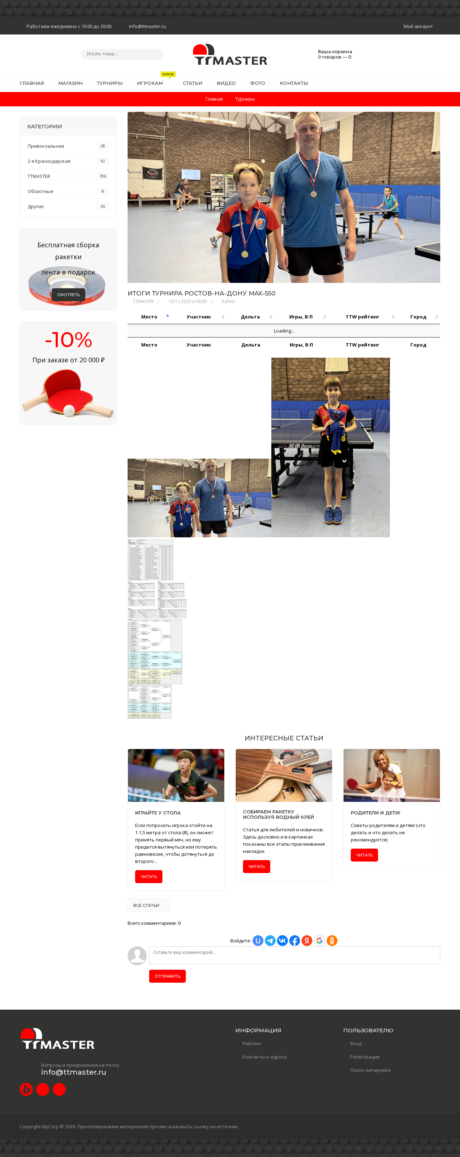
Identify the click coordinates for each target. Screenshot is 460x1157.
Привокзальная (46, 146)
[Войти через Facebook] (294, 940)
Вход (356, 1043)
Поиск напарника (370, 1070)
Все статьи (146, 905)
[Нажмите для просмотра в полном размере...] (199, 535)
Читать (149, 876)
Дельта (250, 316)
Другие (36, 206)
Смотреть (68, 294)
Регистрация (365, 1056)
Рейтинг (252, 1043)
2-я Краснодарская (49, 161)
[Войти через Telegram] (270, 940)
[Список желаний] (423, 83)
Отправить (167, 976)
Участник (199, 316)
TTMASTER (143, 301)
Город (418, 316)
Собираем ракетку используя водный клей (278, 814)
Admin (228, 301)
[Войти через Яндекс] (307, 940)
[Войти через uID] (258, 940)
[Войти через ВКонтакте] (282, 940)
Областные (41, 191)
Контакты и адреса (265, 1056)
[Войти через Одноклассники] (332, 940)
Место (149, 316)
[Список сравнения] (437, 83)
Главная (214, 99)
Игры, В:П (301, 316)
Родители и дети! (375, 813)
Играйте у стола (158, 813)
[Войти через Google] (319, 940)
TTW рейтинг (362, 316)
